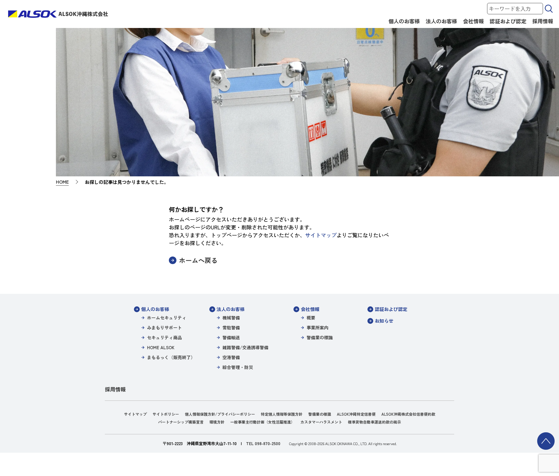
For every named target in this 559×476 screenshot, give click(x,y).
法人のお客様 (441, 21)
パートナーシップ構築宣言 (181, 422)
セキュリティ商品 (164, 337)
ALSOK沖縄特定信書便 (356, 414)
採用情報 (542, 21)
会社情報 (473, 21)
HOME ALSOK (160, 347)
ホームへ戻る (198, 260)
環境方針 (216, 422)
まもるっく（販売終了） (171, 357)
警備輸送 (231, 337)
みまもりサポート (164, 327)
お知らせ (384, 320)
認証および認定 (508, 21)
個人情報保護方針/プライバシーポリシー (220, 414)
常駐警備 (231, 327)
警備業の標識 (320, 337)
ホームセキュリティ (166, 318)
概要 (311, 318)
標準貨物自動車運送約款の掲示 (374, 422)
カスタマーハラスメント (321, 422)
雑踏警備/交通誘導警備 (245, 347)
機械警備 (231, 318)
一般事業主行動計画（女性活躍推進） (262, 422)
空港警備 (231, 357)
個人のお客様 (404, 21)
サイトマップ (321, 235)
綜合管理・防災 (237, 367)
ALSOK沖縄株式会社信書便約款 (408, 414)
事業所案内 (317, 327)
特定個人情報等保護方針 (282, 414)
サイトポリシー (166, 414)
